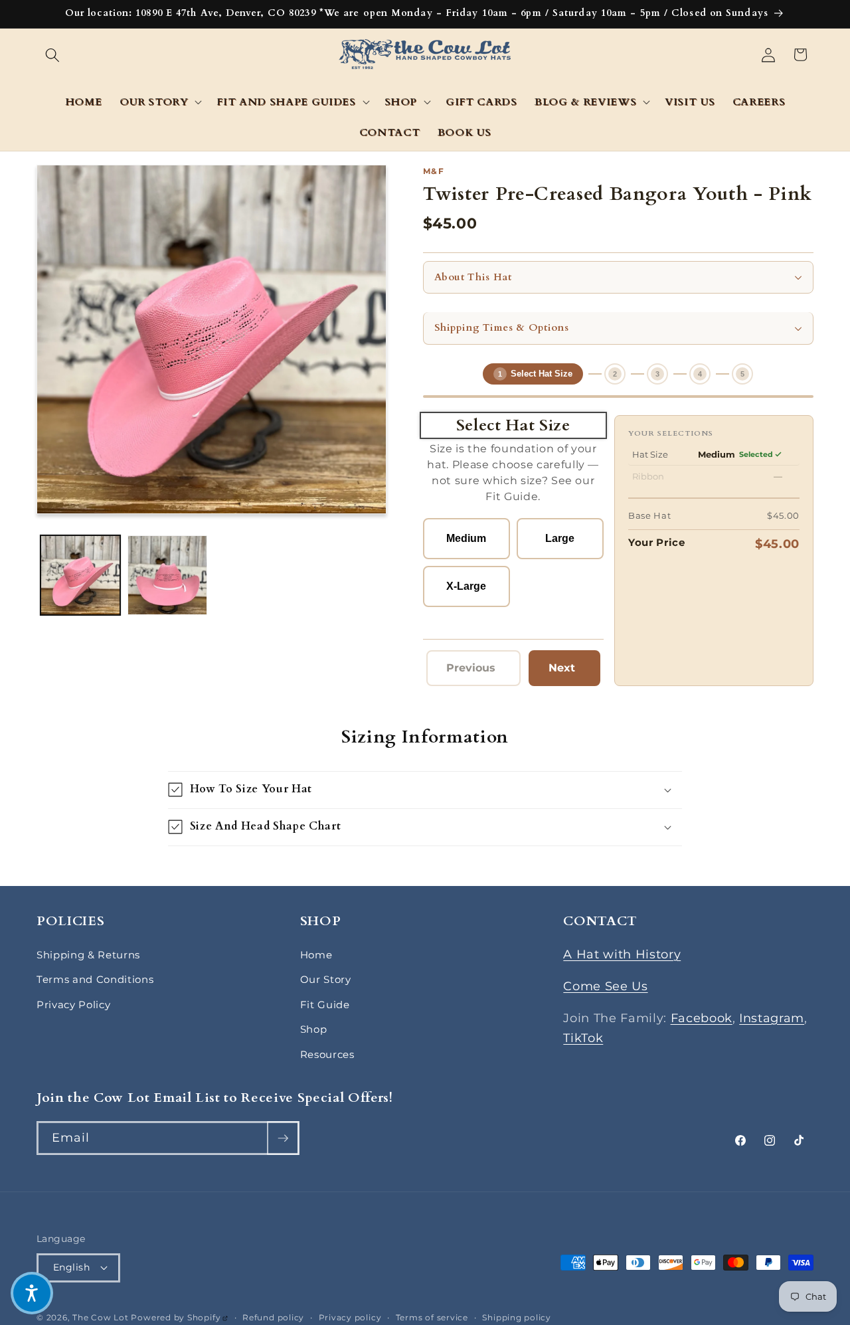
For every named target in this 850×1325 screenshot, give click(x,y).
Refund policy (273, 1317)
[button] (52, 54)
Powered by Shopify (179, 1317)
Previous (474, 671)
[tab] (533, 374)
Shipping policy (516, 1317)
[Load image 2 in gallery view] (167, 575)
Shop (313, 1029)
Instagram (771, 1018)
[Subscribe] (283, 1138)
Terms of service (432, 1317)
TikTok (583, 1038)
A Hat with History (622, 954)
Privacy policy (350, 1317)
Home (316, 954)
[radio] (466, 538)
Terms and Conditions (95, 979)
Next (569, 671)
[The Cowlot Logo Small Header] (425, 55)
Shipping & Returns (88, 954)
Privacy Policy (73, 1004)
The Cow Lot (100, 1317)
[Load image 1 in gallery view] (80, 575)
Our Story (325, 979)
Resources (327, 1054)
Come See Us (605, 986)
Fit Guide (325, 1004)
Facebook (701, 1018)
